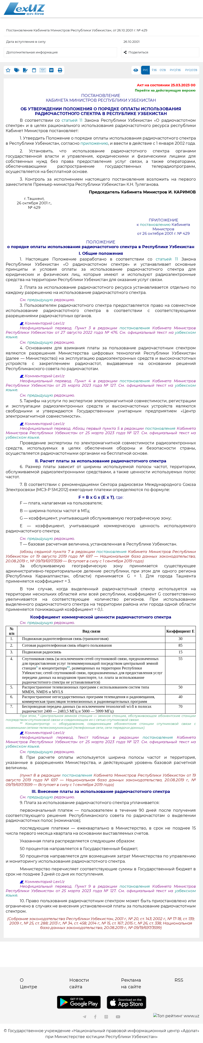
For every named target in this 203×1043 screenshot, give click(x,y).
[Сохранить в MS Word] (51, 70)
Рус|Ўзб (175, 70)
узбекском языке (22, 437)
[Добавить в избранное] (8, 70)
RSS (179, 980)
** (68, 668)
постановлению (156, 224)
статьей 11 (73, 120)
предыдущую (40, 300)
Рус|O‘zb (191, 70)
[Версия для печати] (60, 70)
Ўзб (154, 70)
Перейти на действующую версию (165, 90)
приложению (94, 143)
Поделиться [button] (138, 52)
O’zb (163, 70)
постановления (135, 328)
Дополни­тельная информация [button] (32, 52)
